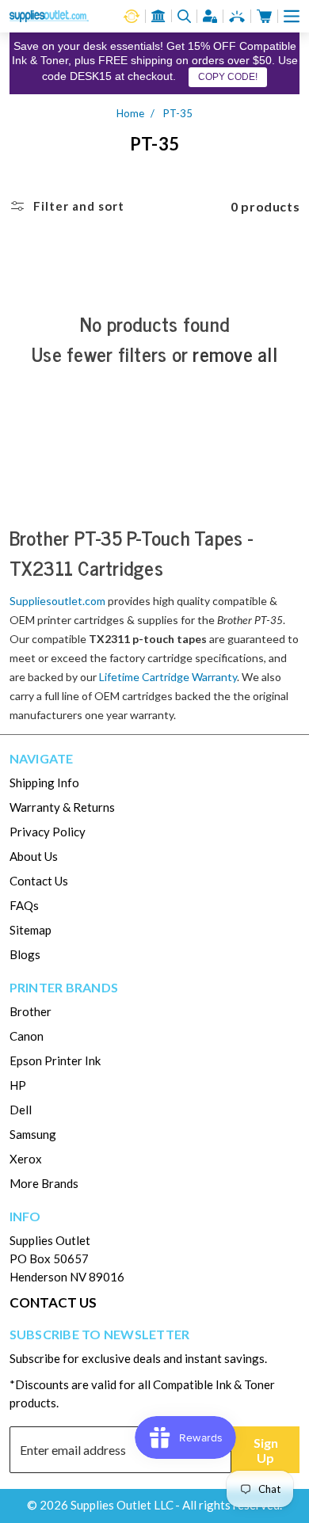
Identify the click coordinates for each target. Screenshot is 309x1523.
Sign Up (266, 1450)
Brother (31, 1011)
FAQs (24, 905)
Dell (21, 1109)
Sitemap (31, 930)
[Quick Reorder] (131, 16)
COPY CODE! (228, 76)
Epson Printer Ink (55, 1060)
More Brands (44, 1183)
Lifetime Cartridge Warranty (168, 676)
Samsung (33, 1134)
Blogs (25, 954)
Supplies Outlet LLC (122, 1505)
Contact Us (39, 881)
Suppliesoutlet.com (57, 600)
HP (18, 1085)
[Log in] (210, 16)
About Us (34, 856)
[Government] (158, 16)
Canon (27, 1036)
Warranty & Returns (62, 807)
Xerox (26, 1159)
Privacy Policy (48, 831)
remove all (235, 354)
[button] (291, 16)
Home (130, 113)
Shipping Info (44, 782)
